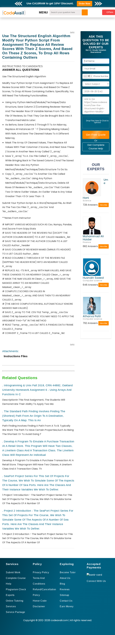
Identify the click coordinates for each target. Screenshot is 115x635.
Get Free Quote (96, 134)
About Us (65, 578)
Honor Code (40, 600)
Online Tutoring (14, 600)
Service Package (15, 612)
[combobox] (88, 76)
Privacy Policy (41, 572)
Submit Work (13, 572)
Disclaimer (39, 606)
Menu (43, 12)
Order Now (84, 3)
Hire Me (103, 205)
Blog (62, 583)
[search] (85, 12)
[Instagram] (95, 586)
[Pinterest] (91, 586)
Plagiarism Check (16, 589)
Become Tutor (67, 572)
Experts (10, 595)
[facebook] (88, 586)
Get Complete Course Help (95, 146)
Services (11, 606)
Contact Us (66, 600)
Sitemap (64, 595)
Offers (109, 12)
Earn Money (66, 606)
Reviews (65, 589)
